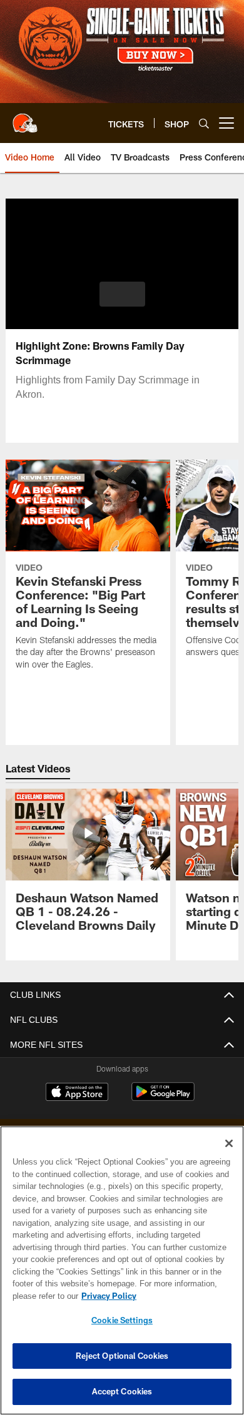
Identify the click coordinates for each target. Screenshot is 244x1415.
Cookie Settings (122, 1320)
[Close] (229, 1143)
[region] (122, 1270)
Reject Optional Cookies (122, 1356)
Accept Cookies (122, 1391)
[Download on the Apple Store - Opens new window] (77, 1093)
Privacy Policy (106, 1296)
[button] (122, 294)
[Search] (204, 123)
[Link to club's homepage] (25, 118)
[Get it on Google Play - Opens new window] (163, 1098)
